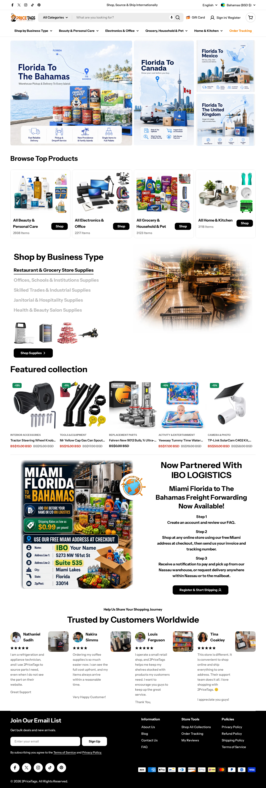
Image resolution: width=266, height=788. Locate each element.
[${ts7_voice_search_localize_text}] (171, 17)
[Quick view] (52, 389)
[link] (61, 178)
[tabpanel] (63, 340)
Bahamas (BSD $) (239, 5)
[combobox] (110, 17)
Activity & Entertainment (177, 434)
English (208, 5)
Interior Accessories (25, 434)
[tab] (54, 270)
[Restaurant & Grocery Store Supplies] (192, 289)
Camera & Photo (219, 434)
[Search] (177, 17)
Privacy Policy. (92, 752)
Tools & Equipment (73, 434)
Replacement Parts (123, 434)
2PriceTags (29, 781)
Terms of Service (64, 752)
